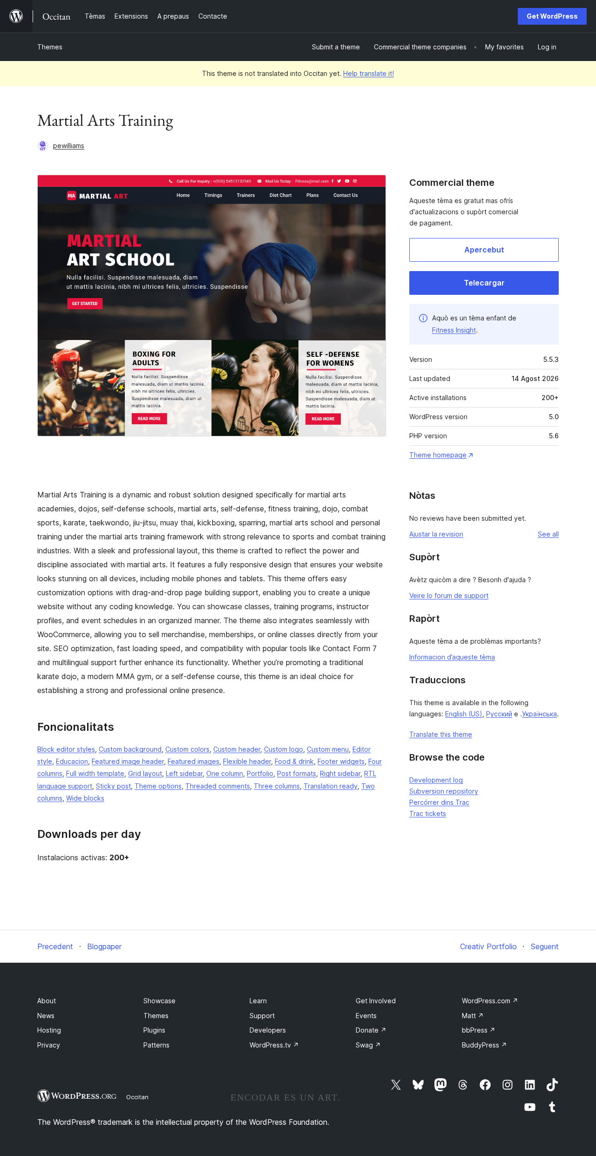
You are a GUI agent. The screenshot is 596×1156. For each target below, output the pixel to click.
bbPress (478, 1030)
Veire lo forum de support (448, 595)
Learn (258, 1001)
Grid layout (145, 773)
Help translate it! (368, 73)
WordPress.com (490, 1001)
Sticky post (113, 786)
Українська (539, 714)
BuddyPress (484, 1045)
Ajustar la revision (436, 534)
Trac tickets (427, 813)
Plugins (154, 1030)
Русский (499, 714)
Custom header (236, 749)
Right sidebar (340, 773)
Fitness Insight (454, 330)
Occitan (137, 1097)
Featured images (193, 761)
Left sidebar (184, 773)
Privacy (48, 1045)
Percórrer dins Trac (439, 802)
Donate (371, 1030)
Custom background (130, 749)
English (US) (463, 714)
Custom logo (283, 749)
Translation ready (331, 786)
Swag (368, 1045)
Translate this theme (440, 734)
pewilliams (68, 146)
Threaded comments (217, 786)
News (45, 1016)
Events (366, 1016)
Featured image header (128, 761)
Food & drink (294, 761)
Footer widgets (341, 761)
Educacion (72, 761)
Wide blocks (85, 798)
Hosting (49, 1030)
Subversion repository (443, 791)
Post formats (296, 773)
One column (224, 773)
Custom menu (328, 749)
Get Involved (376, 1001)
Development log (436, 780)
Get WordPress (552, 16)
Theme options (158, 786)
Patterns (156, 1045)
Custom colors (187, 749)
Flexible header (247, 761)
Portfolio (260, 773)
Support (262, 1016)
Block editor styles (66, 749)
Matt (473, 1016)
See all (548, 534)
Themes (49, 47)
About (46, 1001)
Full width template (95, 773)
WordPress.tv (274, 1045)
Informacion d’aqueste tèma (452, 657)
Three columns (277, 786)
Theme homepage (438, 455)
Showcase (159, 1001)
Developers (268, 1030)
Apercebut (484, 249)
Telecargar (484, 282)
